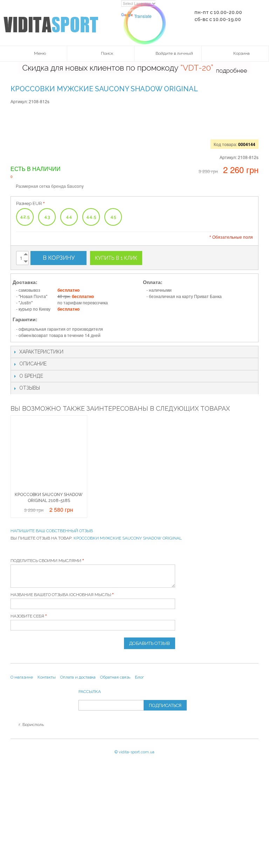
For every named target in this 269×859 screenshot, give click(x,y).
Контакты (46, 677)
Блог (139, 677)
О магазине (22, 677)
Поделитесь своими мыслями (46, 560)
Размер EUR (29, 203)
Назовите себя (27, 616)
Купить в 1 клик (116, 258)
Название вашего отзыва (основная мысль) (61, 594)
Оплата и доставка (78, 677)
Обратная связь (115, 677)
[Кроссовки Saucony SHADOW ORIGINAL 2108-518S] (49, 453)
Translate (143, 16)
